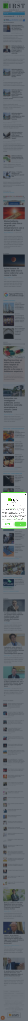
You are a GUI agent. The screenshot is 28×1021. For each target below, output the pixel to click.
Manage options (7, 524)
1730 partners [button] (11, 508)
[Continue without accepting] (25, 495)
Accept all (20, 524)
